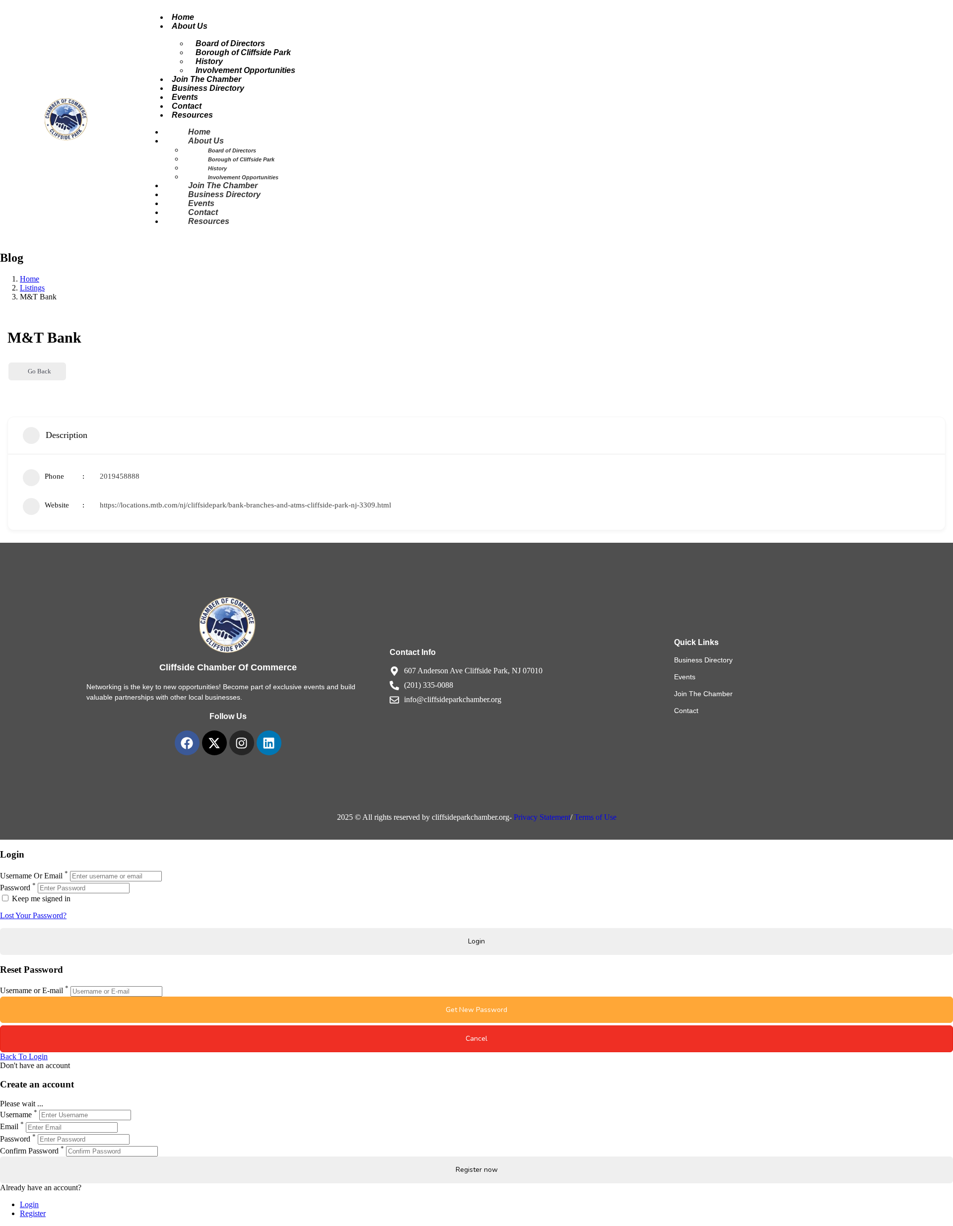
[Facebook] (187, 742)
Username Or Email (31, 875)
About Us (189, 26)
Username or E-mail (31, 991)
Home (199, 132)
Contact (203, 212)
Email (9, 1127)
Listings (32, 288)
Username (16, 1114)
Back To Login (24, 1056)
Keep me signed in (40, 898)
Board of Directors (232, 150)
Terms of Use (595, 817)
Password (15, 887)
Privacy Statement (542, 817)
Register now (477, 1169)
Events (201, 203)
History (217, 168)
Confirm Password (29, 1151)
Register (33, 1213)
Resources (192, 115)
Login (29, 1204)
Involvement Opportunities (245, 70)
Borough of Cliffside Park (243, 52)
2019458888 (119, 476)
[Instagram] (241, 742)
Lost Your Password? (33, 915)
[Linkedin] (269, 742)
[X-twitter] (214, 742)
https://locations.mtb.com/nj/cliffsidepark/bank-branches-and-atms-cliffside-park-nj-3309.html (245, 505)
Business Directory (208, 88)
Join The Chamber (223, 185)
